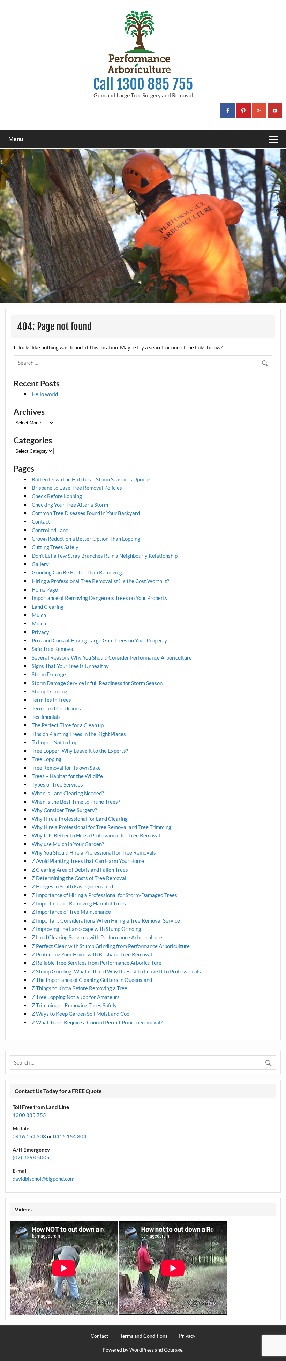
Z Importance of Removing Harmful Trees (79, 903)
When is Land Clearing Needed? (68, 793)
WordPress (141, 1350)
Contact (41, 521)
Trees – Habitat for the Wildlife (67, 776)
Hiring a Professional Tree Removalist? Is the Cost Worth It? (100, 581)
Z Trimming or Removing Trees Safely (74, 1005)
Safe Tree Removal (53, 649)
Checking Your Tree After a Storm (70, 505)
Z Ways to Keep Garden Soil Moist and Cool (81, 1013)
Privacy (40, 632)
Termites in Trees (51, 700)
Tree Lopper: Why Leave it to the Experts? (80, 750)
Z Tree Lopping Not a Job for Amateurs (76, 997)
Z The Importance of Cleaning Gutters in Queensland (92, 980)
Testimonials (46, 717)
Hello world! (46, 394)
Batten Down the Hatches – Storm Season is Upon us (92, 479)
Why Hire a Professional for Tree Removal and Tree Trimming (101, 827)
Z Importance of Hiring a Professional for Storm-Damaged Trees (104, 895)
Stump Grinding (49, 691)
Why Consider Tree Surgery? (64, 810)
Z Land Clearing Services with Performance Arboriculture (97, 937)
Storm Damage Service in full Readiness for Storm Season (97, 683)
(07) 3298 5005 (31, 1157)
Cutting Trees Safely (55, 547)
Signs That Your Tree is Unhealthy (70, 666)
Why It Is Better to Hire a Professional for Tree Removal (96, 835)
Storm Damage (49, 674)
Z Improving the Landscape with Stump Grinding (86, 929)
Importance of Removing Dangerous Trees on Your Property (100, 598)
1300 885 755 (29, 1115)
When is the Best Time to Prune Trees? (76, 801)
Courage (173, 1350)
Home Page (45, 589)
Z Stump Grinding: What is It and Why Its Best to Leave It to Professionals (116, 971)
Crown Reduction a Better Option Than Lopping (86, 538)
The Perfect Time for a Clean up (68, 725)
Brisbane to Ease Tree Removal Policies (77, 487)
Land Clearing (47, 606)
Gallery (40, 564)
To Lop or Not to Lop (54, 742)
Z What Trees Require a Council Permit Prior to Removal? (97, 1022)
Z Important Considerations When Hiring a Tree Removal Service (106, 920)
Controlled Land (50, 530)
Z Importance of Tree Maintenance (71, 912)
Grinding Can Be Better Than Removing (77, 572)
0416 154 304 (69, 1136)
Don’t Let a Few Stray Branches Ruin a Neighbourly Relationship (105, 555)
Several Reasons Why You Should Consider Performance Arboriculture (112, 657)
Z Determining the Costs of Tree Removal (79, 878)
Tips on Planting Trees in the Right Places (79, 734)
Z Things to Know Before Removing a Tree (79, 988)
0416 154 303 (29, 1136)
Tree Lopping (46, 759)
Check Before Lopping (57, 496)
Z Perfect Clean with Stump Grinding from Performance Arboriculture (111, 946)
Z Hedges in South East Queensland (72, 886)
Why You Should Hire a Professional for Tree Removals (94, 852)
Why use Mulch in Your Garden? (68, 844)
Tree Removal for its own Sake (66, 768)
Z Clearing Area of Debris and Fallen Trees (80, 869)
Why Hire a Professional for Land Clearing (80, 818)
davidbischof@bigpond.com (43, 1178)
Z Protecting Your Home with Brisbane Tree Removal (92, 954)
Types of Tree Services (57, 784)
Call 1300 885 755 (143, 84)
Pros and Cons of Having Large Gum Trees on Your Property (99, 640)
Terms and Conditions (56, 708)
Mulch (39, 615)
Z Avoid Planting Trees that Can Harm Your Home (88, 861)
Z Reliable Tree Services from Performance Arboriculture (96, 963)
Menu (15, 138)
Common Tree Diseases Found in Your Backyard (86, 513)
